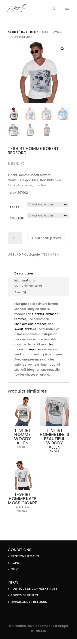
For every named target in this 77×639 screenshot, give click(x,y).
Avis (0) (20, 292)
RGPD (15, 563)
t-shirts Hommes (43, 314)
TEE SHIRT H (28, 32)
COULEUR (16, 218)
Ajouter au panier (46, 238)
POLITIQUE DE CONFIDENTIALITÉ (34, 589)
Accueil (13, 32)
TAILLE (14, 207)
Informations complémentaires (28, 283)
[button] (62, 49)
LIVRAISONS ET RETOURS (29, 602)
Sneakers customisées (30, 324)
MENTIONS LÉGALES (25, 556)
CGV (14, 569)
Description (23, 273)
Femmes (20, 319)
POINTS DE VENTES (24, 595)
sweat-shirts (23, 329)
